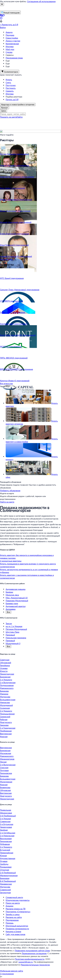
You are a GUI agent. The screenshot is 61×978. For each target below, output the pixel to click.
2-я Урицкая (5, 818)
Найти (20, 117)
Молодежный (6, 705)
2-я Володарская (7, 682)
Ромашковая (5, 867)
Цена (3, 110)
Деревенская (6, 884)
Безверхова (5, 787)
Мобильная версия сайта (11, 970)
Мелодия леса (12, 595)
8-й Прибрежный (8, 881)
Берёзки (9, 592)
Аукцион (9, 905)
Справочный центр (14, 897)
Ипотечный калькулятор (17, 925)
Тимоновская (6, 841)
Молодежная (6, 781)
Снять (8, 82)
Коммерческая (12, 43)
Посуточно (11, 85)
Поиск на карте (13, 903)
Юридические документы (18, 900)
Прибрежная (6, 730)
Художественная (7, 858)
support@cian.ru (25, 962)
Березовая (4, 878)
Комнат (4, 107)
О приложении (7, 973)
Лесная (3, 761)
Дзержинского (6, 688)
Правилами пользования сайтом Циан (32, 950)
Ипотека (9, 46)
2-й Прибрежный (8, 872)
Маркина (4, 693)
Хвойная (4, 830)
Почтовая (4, 770)
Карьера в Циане (13, 931)
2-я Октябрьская (7, 832)
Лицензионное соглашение (34, 953)
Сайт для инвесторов (15, 934)
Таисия (9, 623)
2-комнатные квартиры (10, 561)
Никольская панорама (16, 637)
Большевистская (7, 699)
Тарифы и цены (13, 914)
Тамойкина (5, 665)
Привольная (5, 810)
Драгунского (6, 722)
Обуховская (5, 790)
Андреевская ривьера (15, 589)
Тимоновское (6, 773)
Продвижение (12, 920)
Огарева (4, 668)
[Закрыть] (2, 4)
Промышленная (7, 713)
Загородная (5, 892)
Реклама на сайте (14, 917)
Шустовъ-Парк (12, 632)
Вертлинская (6, 733)
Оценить (10, 91)
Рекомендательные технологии (35, 964)
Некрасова (5, 702)
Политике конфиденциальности (29, 959)
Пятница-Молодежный (16, 629)
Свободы (4, 864)
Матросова (5, 696)
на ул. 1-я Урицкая (14, 626)
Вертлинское (6, 747)
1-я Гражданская (7, 728)
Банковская (5, 676)
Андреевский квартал (16, 606)
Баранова (4, 691)
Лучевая (3, 861)
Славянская (5, 821)
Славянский (5, 889)
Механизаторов (7, 759)
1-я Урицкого (6, 679)
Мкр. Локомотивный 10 (17, 597)
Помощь (9, 923)
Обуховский (5, 662)
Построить (11, 88)
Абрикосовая (6, 812)
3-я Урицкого (6, 711)
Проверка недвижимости (17, 928)
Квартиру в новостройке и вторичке (17, 104)
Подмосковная (7, 685)
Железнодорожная (9, 875)
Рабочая (3, 719)
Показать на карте (8, 117)
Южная (3, 855)
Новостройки (12, 38)
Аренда (9, 32)
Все (8, 612)
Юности (4, 671)
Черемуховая (6, 827)
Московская (5, 753)
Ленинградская (7, 674)
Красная (4, 736)
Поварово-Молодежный (17, 600)
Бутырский (5, 849)
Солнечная (5, 708)
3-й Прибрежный (8, 815)
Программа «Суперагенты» (18, 911)
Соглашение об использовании (41, 1)
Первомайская (6, 852)
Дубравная (5, 844)
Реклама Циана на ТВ (15, 908)
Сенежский (5, 716)
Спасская (4, 767)
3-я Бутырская (6, 824)
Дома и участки (13, 40)
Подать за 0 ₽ (12, 99)
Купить (9, 79)
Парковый (10, 634)
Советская (4, 659)
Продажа (10, 35)
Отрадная (4, 869)
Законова (4, 725)
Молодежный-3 (13, 643)
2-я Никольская (7, 835)
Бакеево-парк (12, 603)
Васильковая (6, 838)
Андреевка (10, 609)
